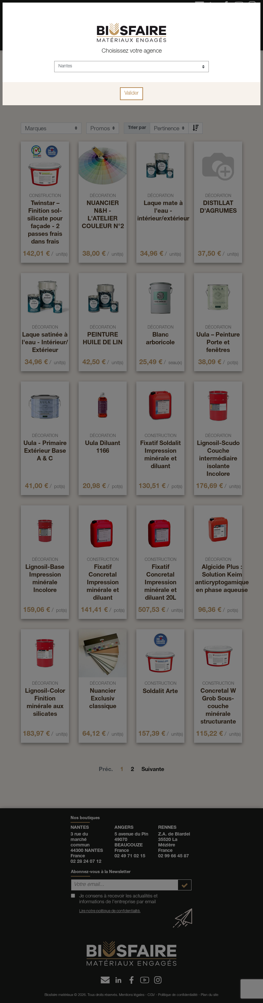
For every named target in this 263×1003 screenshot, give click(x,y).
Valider (131, 93)
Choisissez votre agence (132, 51)
